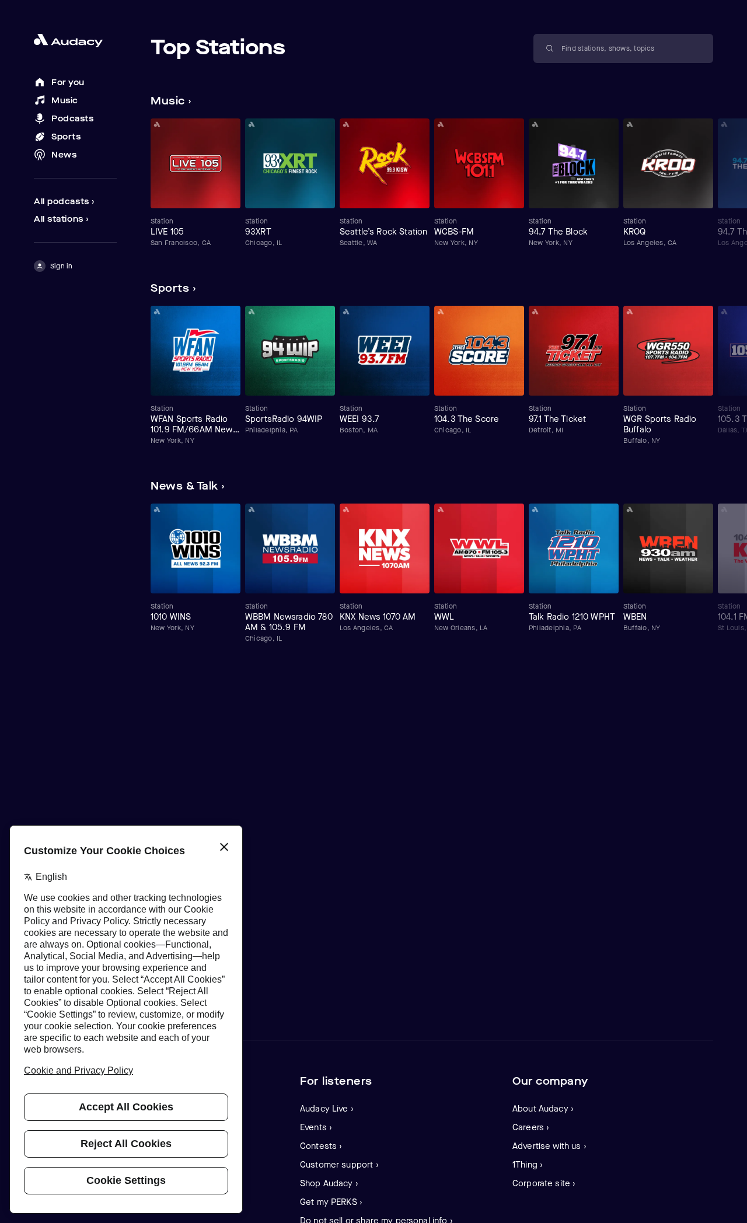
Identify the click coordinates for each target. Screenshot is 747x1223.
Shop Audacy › (329, 1183)
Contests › (321, 1146)
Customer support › (339, 1164)
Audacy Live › (327, 1108)
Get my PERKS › (331, 1202)
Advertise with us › (549, 1146)
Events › (316, 1127)
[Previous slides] (680, 101)
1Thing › (527, 1164)
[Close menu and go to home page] (75, 40)
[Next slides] (702, 101)
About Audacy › (543, 1108)
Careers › (530, 1127)
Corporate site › (543, 1183)
